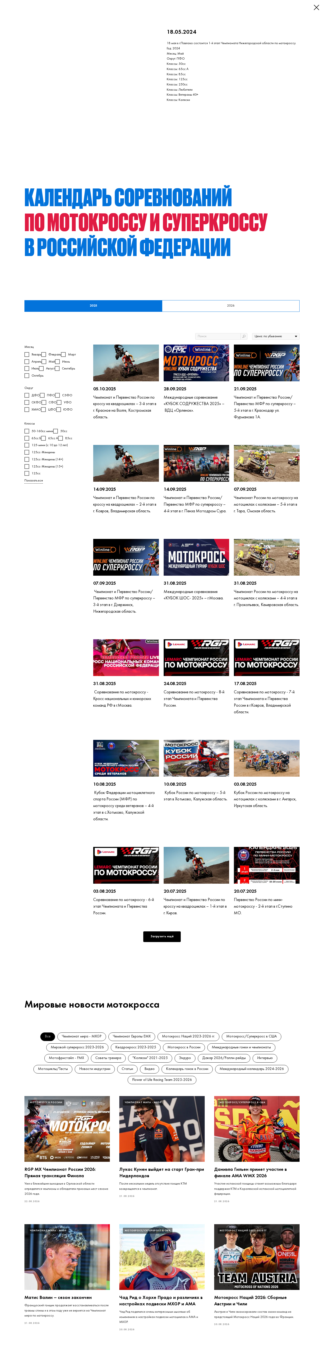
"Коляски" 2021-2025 (150, 1058)
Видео (149, 1069)
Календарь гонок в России (187, 1069)
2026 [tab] (231, 305)
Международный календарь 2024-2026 (252, 1069)
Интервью (265, 1058)
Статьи (127, 1069)
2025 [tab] (93, 305)
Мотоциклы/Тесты (53, 1069)
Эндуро (185, 1058)
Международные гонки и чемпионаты (241, 1047)
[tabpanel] (162, 646)
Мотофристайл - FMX (66, 1058)
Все (48, 1036)
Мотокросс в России (183, 1047)
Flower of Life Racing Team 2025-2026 (162, 1080)
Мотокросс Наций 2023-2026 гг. (188, 1036)
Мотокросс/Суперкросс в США (251, 1036)
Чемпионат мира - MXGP (82, 1036)
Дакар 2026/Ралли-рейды (224, 1058)
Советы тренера (108, 1058)
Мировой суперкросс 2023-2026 (77, 1047)
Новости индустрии (94, 1069)
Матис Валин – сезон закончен (58, 1297)
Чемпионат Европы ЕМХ (132, 1036)
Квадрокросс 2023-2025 (135, 1047)
